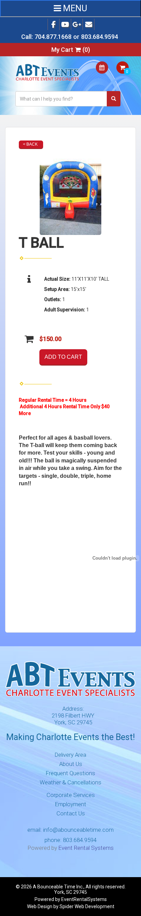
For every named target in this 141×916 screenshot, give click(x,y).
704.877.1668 (53, 36)
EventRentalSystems (84, 899)
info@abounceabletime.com (78, 829)
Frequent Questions (70, 773)
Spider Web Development (87, 906)
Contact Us (70, 813)
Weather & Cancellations (70, 782)
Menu (74, 8)
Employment (70, 804)
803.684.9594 (99, 36)
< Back (30, 144)
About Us (70, 763)
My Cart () (70, 49)
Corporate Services (71, 795)
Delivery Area (70, 754)
